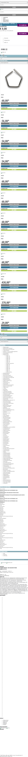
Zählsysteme (5, 424)
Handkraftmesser (6, 428)
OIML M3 (8, 357)
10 (3, 55)
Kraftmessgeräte (6, 459)
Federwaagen (6, 465)
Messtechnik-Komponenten (9, 468)
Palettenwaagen (6, 455)
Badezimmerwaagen (7, 392)
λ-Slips (4, 388)
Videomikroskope (6, 482)
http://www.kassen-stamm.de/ (6, 756)
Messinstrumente (6, 408)
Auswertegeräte (6, 373)
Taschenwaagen (6, 423)
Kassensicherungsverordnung (6, 516)
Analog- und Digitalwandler (9, 471)
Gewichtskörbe (6, 476)
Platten (4, 451)
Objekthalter (5, 399)
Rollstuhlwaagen (6, 456)
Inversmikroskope (7, 401)
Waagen (2, 508)
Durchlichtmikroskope (7, 395)
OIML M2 (8, 361)
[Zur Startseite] (1, 9)
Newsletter (5, 21)
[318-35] (3, 172)
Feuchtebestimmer (7, 462)
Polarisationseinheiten (8, 376)
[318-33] (3, 213)
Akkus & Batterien (7, 480)
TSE (1, 505)
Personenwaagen (7, 457)
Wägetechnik (3, 513)
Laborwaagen (6, 419)
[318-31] (3, 253)
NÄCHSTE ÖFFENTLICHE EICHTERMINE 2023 (9, 498)
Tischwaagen (6, 436)
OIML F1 (8, 355)
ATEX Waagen (6, 415)
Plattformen (5, 390)
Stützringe (5, 461)
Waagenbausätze (7, 470)
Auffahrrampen (6, 450)
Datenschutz (5, 720)
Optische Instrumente (7, 386)
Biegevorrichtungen (7, 405)
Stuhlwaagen (6, 443)
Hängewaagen (6, 438)
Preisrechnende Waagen (8, 463)
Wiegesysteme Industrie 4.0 (9, 400)
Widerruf (5, 722)
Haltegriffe (5, 483)
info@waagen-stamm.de (8, 572)
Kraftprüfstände (6, 475)
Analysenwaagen (6, 418)
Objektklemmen (6, 477)
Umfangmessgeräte (7, 391)
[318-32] (3, 233)
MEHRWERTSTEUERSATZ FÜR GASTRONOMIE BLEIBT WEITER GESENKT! (12, 495)
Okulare (4, 478)
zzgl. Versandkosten (9, 30)
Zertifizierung (6, 416)
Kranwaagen (6, 433)
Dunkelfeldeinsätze (7, 464)
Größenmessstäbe (7, 396)
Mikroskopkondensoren (8, 397)
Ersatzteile (5, 426)
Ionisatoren (5, 437)
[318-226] (3, 273)
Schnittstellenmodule (7, 460)
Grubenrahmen (6, 445)
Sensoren (5, 435)
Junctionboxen (6, 429)
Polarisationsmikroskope (8, 403)
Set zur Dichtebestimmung (8, 409)
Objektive (5, 407)
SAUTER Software (7, 467)
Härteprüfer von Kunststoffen (9, 427)
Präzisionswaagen (7, 402)
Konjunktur (2, 506)
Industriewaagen (6, 394)
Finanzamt (2, 504)
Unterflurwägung (6, 454)
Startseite (5, 17)
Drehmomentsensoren (8, 352)
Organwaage (6, 347)
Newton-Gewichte (10, 363)
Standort (5, 723)
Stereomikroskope (7, 375)
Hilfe (4, 553)
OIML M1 (8, 358)
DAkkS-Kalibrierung (7, 380)
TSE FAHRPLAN (22, 25)
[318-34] (3, 192)
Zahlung (5, 554)
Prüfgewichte (6, 354)
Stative (4, 446)
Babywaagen (6, 440)
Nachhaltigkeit (3, 518)
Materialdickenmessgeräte (8, 349)
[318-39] (14, 92)
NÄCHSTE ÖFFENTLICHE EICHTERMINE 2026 (9, 490)
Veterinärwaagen (6, 472)
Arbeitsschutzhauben (7, 421)
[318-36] (3, 152)
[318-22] (3, 293)
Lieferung (5, 555)
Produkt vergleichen (14, 103)
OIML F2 (8, 360)
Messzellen (5, 469)
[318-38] (3, 112)
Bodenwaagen (6, 422)
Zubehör (5, 411)
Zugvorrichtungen (7, 406)
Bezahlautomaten (7, 417)
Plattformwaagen (6, 430)
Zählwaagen (5, 431)
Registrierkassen (6, 379)
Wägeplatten (5, 474)
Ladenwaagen (6, 350)
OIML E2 (8, 365)
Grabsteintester (6, 441)
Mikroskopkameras (7, 410)
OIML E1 (8, 362)
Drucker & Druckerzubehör (8, 448)
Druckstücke (5, 442)
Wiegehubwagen (6, 473)
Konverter (5, 389)
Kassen (1, 503)
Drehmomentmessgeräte (8, 384)
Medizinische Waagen (8, 348)
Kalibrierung (2, 511)
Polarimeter (5, 383)
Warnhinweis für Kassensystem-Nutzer (9, 492)
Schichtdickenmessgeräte (8, 377)
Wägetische (5, 381)
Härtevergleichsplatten (8, 458)
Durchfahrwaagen (7, 481)
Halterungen (5, 387)
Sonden (4, 434)
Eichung (5, 414)
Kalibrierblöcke (6, 378)
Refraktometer (6, 374)
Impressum (5, 721)
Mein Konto (6, 20)
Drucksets (5, 444)
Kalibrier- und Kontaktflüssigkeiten (10, 351)
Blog (4, 19)
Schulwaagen (6, 447)
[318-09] (3, 314)
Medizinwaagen (6, 432)
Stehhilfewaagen (6, 453)
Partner (4, 724)
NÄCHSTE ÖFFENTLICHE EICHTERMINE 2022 (9, 501)
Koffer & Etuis (9, 372)
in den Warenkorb (14, 105)
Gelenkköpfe (5, 353)
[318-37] (3, 132)
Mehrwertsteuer (3, 524)
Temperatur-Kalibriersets (8, 393)
